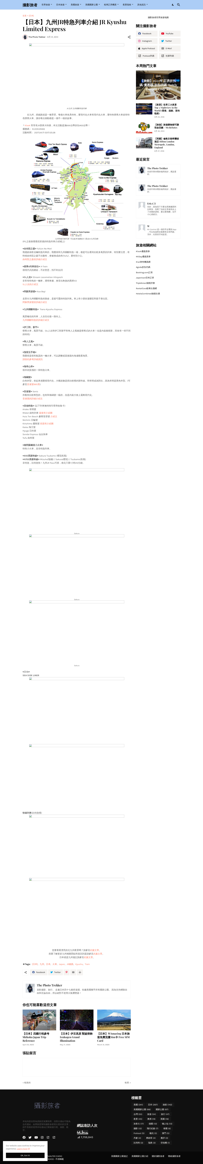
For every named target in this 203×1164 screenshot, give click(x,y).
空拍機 (165, 1143)
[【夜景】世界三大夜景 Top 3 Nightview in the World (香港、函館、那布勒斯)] (144, 108)
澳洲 (151, 1119)
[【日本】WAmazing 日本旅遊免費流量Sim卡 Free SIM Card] (114, 1020)
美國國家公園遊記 (119, 1156)
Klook (27, 125)
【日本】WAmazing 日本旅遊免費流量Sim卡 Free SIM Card (113, 1037)
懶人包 (167, 1123)
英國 (164, 1119)
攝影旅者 (30, 4)
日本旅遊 (60, 4)
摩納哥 (151, 1138)
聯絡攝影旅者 (174, 1156)
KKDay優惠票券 (143, 256)
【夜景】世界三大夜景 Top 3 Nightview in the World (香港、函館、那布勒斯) (167, 109)
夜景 (138, 1119)
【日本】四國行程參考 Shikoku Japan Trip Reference (36, 1037)
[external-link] (48, 1137)
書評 (164, 1138)
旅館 (167, 1104)
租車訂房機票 (110, 4)
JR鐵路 (70, 964)
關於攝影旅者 (158, 1156)
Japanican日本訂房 (145, 277)
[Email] (73, 972)
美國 (138, 1104)
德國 (153, 1123)
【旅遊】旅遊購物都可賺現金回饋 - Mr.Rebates (166, 126)
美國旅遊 (75, 4)
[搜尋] (178, 4)
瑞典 (152, 1143)
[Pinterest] (67, 972)
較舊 (127, 1082)
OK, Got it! (25, 1155)
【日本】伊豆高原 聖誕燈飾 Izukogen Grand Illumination (76, 1037)
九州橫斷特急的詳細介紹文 (36, 320)
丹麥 (137, 1138)
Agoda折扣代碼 (143, 267)
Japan (62, 964)
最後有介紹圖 (45, 413)
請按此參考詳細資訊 (33, 359)
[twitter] (30, 1137)
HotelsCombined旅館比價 (148, 293)
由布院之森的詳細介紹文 (35, 259)
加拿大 (139, 1123)
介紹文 (54, 416)
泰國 (167, 1128)
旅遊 (151, 1114)
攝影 (138, 1128)
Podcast (139, 1133)
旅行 (165, 1114)
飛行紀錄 (152, 1128)
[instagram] (42, 1137)
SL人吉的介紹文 (30, 284)
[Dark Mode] (173, 4)
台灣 (138, 1114)
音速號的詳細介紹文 (33, 398)
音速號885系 (33, 384)
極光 (153, 1133)
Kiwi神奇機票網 (143, 262)
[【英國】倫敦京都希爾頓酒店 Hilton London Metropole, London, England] (144, 142)
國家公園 (162, 1109)
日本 (48, 964)
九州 (42, 964)
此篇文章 (94, 950)
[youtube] (36, 1137)
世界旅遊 (46, 4)
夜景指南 (127, 4)
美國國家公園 (91, 4)
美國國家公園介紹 (140, 1156)
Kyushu (79, 964)
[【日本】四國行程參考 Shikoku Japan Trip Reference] (39, 1020)
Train (87, 964)
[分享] (129, 37)
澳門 (165, 1133)
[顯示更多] (80, 972)
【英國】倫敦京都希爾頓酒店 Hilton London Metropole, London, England (166, 143)
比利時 (138, 1143)
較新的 (27, 1082)
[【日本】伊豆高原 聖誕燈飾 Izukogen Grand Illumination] (76, 1020)
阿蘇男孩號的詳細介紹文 (35, 302)
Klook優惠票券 (143, 251)
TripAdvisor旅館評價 (145, 283)
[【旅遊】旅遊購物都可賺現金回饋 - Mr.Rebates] (144, 127)
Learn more (22, 1148)
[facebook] (24, 1137)
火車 (54, 964)
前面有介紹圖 (46, 423)
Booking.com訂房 (144, 272)
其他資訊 (141, 4)
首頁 (24, 16)
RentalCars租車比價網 (146, 288)
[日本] (31, 16)
